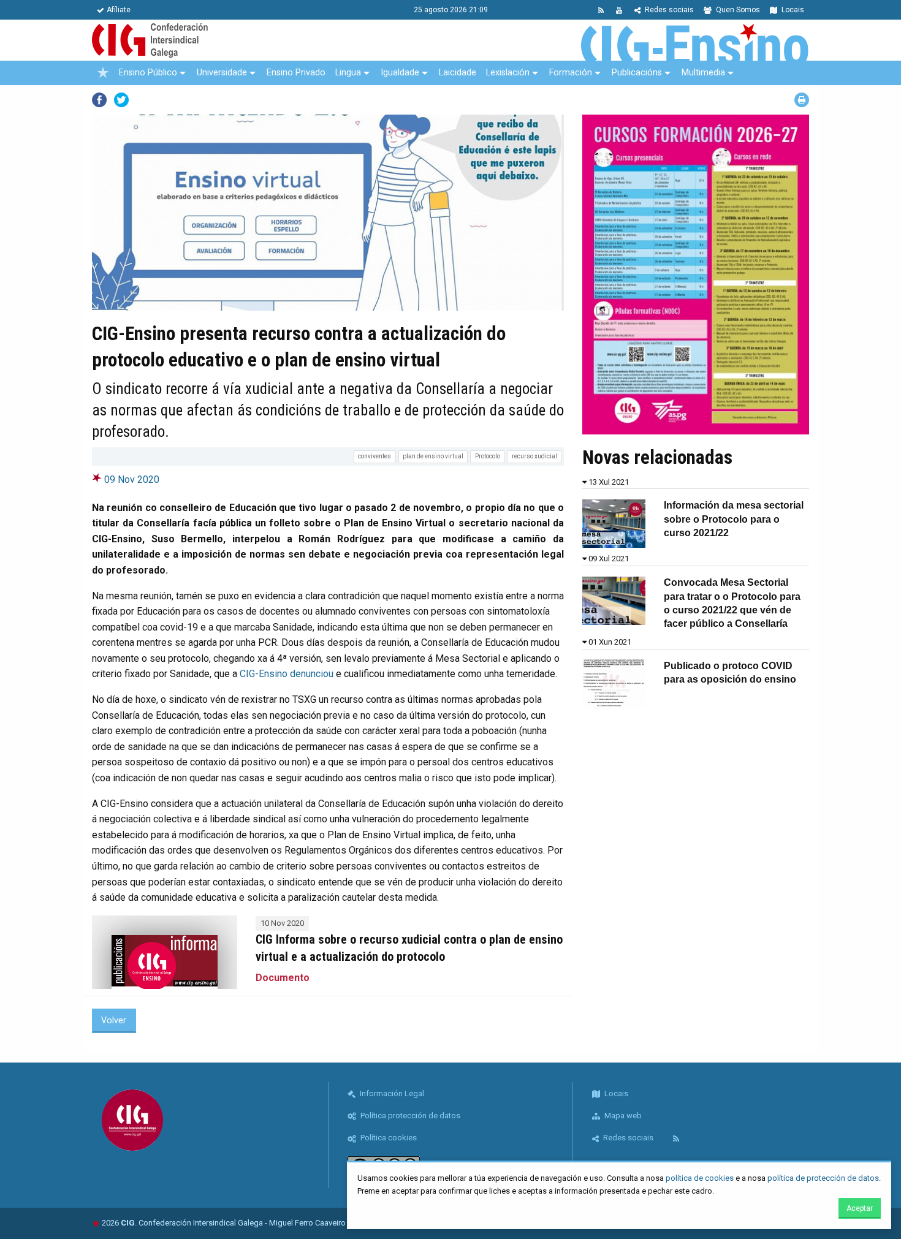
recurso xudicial (534, 456)
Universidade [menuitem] (222, 72)
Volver (113, 1020)
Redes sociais (668, 10)
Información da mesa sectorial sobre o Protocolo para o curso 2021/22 (734, 519)
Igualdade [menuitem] (400, 72)
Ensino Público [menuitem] (148, 72)
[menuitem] (103, 73)
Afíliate (119, 10)
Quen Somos (737, 10)
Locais (792, 10)
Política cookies (388, 1137)
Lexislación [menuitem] (508, 72)
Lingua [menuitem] (348, 72)
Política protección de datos (409, 1115)
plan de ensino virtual (433, 456)
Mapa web (622, 1115)
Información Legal (391, 1093)
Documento (283, 977)
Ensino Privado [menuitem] (296, 72)
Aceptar (859, 1208)
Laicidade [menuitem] (457, 72)
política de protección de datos (823, 1178)
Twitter (121, 100)
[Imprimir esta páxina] (801, 100)
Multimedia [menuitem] (703, 72)
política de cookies (700, 1178)
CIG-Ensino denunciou (286, 674)
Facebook (99, 100)
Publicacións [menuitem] (637, 72)
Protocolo (487, 456)
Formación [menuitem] (570, 72)
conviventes (374, 456)
